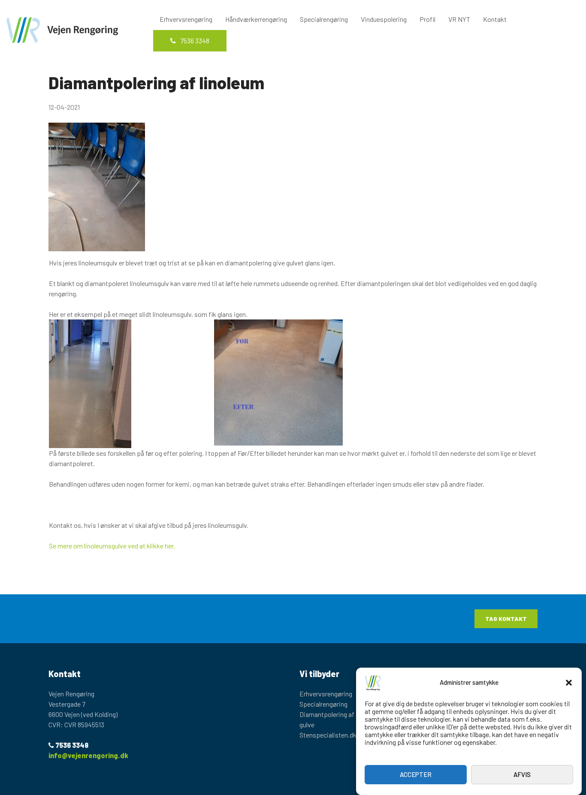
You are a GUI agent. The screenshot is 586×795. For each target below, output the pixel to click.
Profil (427, 19)
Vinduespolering (384, 19)
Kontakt (495, 19)
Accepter (416, 775)
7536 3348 (194, 40)
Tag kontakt (506, 618)
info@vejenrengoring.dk (88, 755)
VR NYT (459, 19)
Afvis (522, 775)
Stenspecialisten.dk (327, 735)
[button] (569, 682)
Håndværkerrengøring (256, 19)
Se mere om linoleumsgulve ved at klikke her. (112, 546)
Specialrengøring (324, 19)
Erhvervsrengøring (186, 19)
